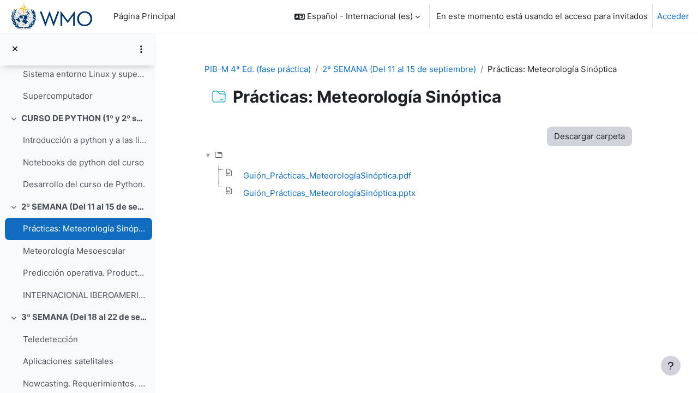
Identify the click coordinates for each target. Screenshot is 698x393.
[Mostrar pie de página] (671, 366)
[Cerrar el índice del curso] (15, 49)
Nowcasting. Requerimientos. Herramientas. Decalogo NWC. (85, 383)
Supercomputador (58, 96)
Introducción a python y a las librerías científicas (85, 140)
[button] (357, 16)
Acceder (673, 16)
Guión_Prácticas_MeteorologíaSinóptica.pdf (327, 175)
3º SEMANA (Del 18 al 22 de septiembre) (84, 317)
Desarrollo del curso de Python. (84, 184)
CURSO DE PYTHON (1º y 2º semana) (84, 118)
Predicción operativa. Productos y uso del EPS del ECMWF (85, 272)
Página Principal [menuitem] (144, 16)
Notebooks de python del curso (83, 162)
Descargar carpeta (589, 136)
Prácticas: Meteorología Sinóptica (85, 228)
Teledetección (50, 339)
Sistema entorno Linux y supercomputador (85, 74)
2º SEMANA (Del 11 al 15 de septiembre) (84, 206)
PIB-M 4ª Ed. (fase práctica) (257, 69)
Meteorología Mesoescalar (74, 251)
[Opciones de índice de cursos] (141, 49)
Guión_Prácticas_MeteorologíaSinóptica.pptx (329, 193)
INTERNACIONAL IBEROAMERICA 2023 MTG (85, 295)
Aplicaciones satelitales (68, 361)
